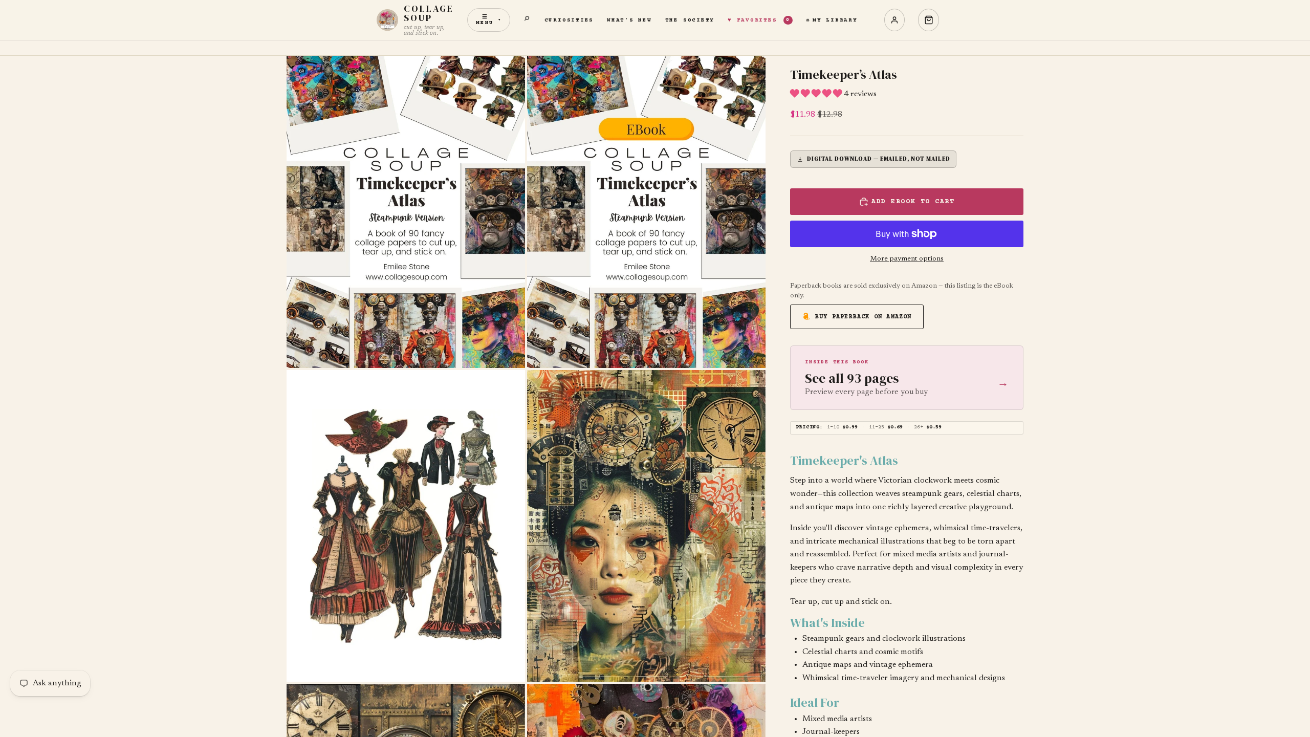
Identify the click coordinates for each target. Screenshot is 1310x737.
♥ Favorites (759, 20)
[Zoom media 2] (646, 212)
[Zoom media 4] (646, 526)
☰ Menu (488, 20)
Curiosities (569, 20)
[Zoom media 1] (406, 212)
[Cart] (928, 20)
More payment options (907, 259)
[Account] (894, 20)
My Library (835, 20)
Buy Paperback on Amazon (863, 317)
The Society (689, 20)
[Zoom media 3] (406, 526)
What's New (629, 20)
